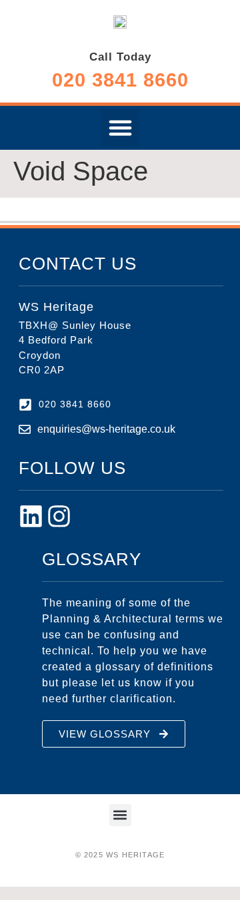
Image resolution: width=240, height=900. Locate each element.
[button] (120, 127)
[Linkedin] (31, 516)
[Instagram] (59, 516)
